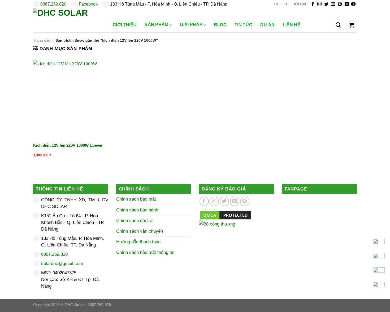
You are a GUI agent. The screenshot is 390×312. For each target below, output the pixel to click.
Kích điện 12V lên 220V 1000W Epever (68, 145)
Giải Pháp (191, 24)
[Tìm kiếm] (338, 25)
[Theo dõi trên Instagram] (319, 4)
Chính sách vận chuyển (139, 231)
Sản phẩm (156, 24)
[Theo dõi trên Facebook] (313, 4)
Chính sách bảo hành (137, 210)
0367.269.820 (53, 4)
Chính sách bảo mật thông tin (145, 252)
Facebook (88, 4)
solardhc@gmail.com (62, 263)
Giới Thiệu (125, 25)
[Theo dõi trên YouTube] (353, 4)
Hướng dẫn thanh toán (138, 241)
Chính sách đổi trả (134, 220)
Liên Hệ (291, 25)
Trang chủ (41, 40)
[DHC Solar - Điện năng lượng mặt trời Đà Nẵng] (67, 20)
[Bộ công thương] (236, 230)
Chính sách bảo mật (136, 199)
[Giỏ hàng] (351, 25)
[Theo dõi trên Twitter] (326, 4)
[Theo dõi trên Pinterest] (340, 4)
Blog (220, 25)
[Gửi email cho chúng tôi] (333, 4)
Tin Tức (243, 25)
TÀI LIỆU (281, 4)
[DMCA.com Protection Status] (225, 214)
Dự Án (267, 25)
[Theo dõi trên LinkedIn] (347, 4)
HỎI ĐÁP (299, 4)
